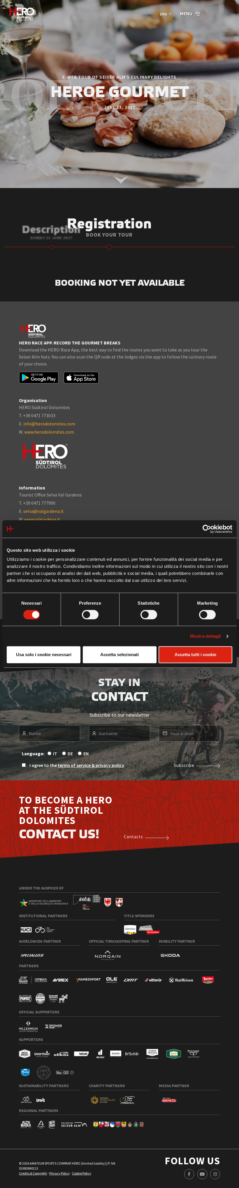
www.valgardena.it (42, 519)
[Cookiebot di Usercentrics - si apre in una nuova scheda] (206, 529)
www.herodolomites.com (49, 432)
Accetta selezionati (119, 654)
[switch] (90, 614)
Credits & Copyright (33, 1173)
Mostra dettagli (205, 636)
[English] (21, 13)
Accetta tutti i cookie (195, 654)
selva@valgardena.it (43, 511)
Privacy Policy (59, 1173)
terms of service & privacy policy (91, 765)
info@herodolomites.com (49, 424)
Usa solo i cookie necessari (43, 654)
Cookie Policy (81, 1173)
